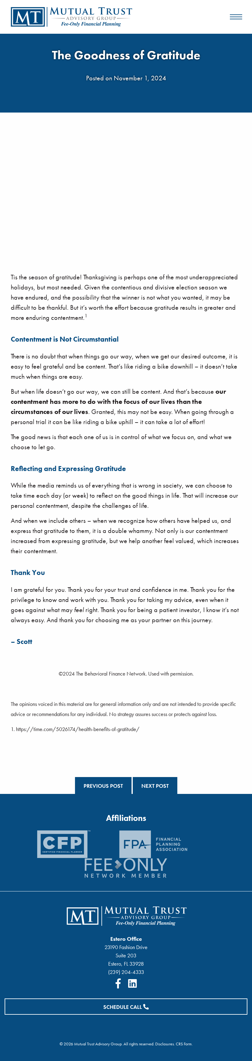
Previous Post (103, 785)
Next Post (155, 785)
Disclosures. (165, 1044)
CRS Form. (184, 1044)
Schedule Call (123, 1006)
